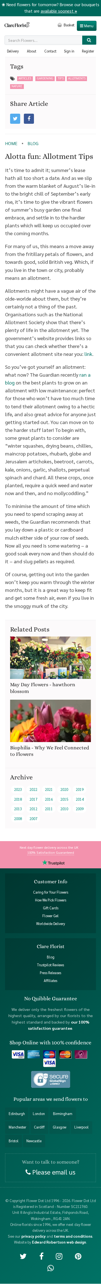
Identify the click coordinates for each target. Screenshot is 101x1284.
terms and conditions (73, 1236)
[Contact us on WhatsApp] (50, 1267)
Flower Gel (50, 916)
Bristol (14, 1141)
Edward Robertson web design (59, 1242)
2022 (33, 789)
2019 (80, 789)
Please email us (53, 1172)
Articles (25, 78)
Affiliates (50, 981)
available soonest (59, 10)
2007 (33, 818)
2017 (33, 799)
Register (88, 51)
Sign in (69, 51)
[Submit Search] (89, 40)
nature (17, 86)
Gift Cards (50, 908)
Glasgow (59, 1127)
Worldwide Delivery (50, 923)
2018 (18, 799)
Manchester (17, 1127)
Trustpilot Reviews (50, 965)
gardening (45, 78)
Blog (50, 957)
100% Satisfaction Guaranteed (50, 852)
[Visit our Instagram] (59, 1256)
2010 (64, 808)
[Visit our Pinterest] (78, 1256)
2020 (64, 789)
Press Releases (50, 973)
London (39, 1113)
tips (61, 78)
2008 (18, 818)
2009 (80, 808)
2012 (33, 808)
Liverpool (81, 1127)
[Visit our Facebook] (41, 1256)
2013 (18, 808)
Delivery (13, 51)
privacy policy (33, 1236)
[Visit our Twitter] (23, 1256)
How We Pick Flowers (50, 900)
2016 (49, 799)
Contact (50, 51)
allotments (77, 78)
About (31, 51)
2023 (18, 789)
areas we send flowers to (60, 1099)
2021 (49, 789)
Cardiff (39, 1127)
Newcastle (34, 1141)
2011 (49, 808)
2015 (64, 799)
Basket (69, 24)
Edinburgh (17, 1113)
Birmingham (62, 1113)
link (88, 354)
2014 (80, 799)
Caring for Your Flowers (50, 892)
